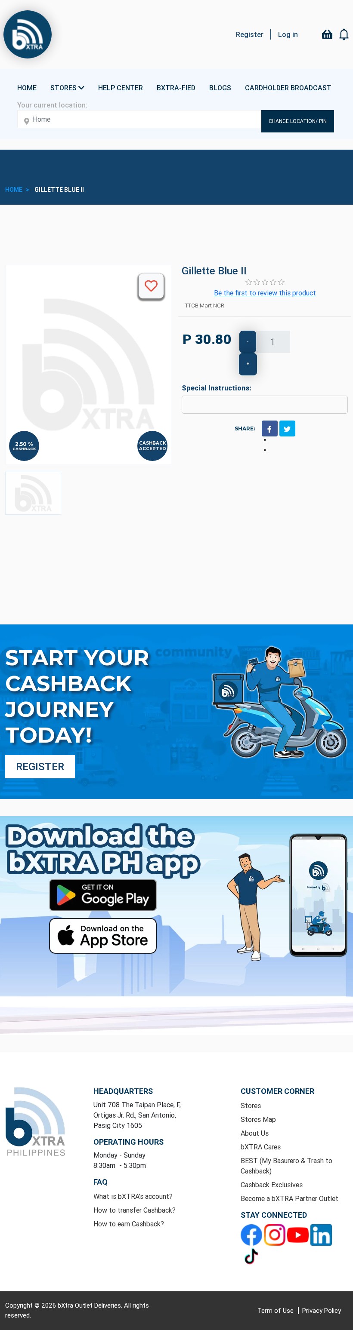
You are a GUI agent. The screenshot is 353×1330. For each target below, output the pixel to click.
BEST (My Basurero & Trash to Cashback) (286, 1165)
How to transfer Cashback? (134, 1210)
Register (249, 34)
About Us (255, 1133)
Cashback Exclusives (272, 1184)
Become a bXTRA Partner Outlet (289, 1198)
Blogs (220, 87)
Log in (288, 34)
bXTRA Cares (261, 1147)
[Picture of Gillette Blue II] (33, 493)
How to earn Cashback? (128, 1223)
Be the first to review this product (265, 293)
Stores (251, 1105)
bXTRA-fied (176, 87)
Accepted (152, 449)
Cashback (24, 449)
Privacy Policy (321, 1310)
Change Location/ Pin (298, 121)
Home (27, 87)
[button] (344, 34)
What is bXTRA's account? (133, 1196)
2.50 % (24, 444)
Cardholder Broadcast (288, 87)
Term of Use (276, 1310)
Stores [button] (64, 87)
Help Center (120, 87)
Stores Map (258, 1119)
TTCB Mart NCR (204, 305)
